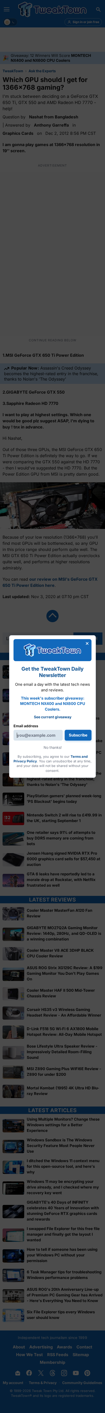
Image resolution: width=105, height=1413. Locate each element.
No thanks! (53, 747)
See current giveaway (52, 717)
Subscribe (78, 735)
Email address (26, 726)
